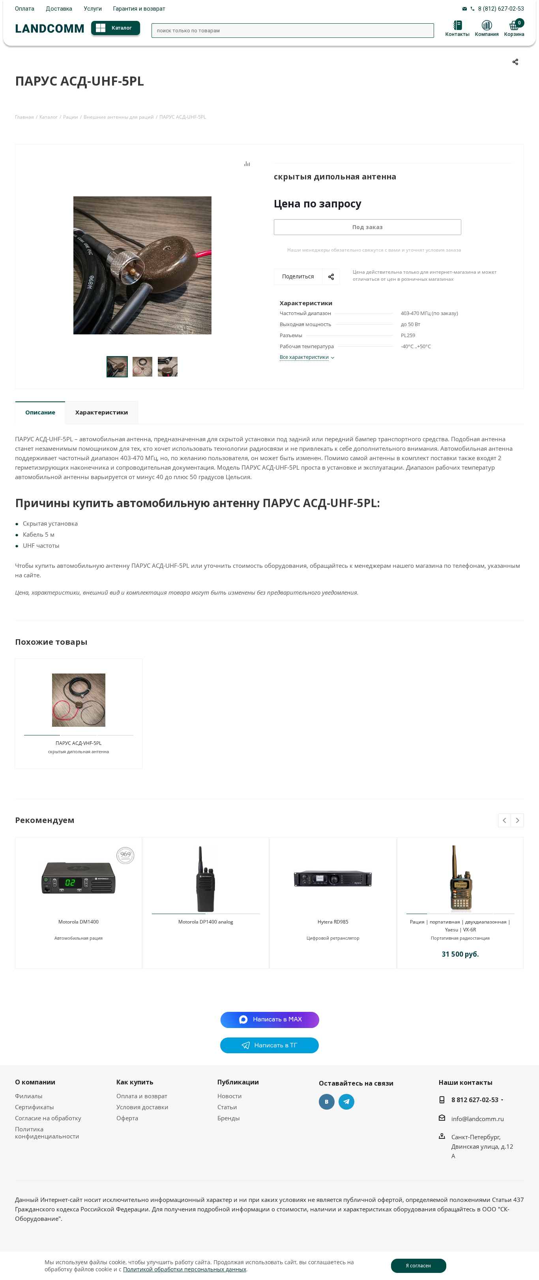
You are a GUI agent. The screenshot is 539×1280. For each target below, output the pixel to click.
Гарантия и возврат (139, 9)
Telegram (346, 1102)
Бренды (228, 1118)
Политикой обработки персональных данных (184, 1269)
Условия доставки (142, 1107)
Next (517, 821)
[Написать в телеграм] (269, 1051)
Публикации (238, 1082)
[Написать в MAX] (269, 1019)
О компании (35, 1082)
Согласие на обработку (48, 1118)
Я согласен (418, 1265)
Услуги (93, 9)
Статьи (227, 1107)
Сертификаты (34, 1107)
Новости (229, 1096)
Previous (504, 821)
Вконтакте (327, 1102)
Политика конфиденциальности (47, 1132)
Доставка (59, 9)
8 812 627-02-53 (474, 1099)
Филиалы (29, 1096)
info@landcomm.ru (477, 1119)
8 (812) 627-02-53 (501, 8)
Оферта (127, 1118)
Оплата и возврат (141, 1096)
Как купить (134, 1082)
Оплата (24, 9)
